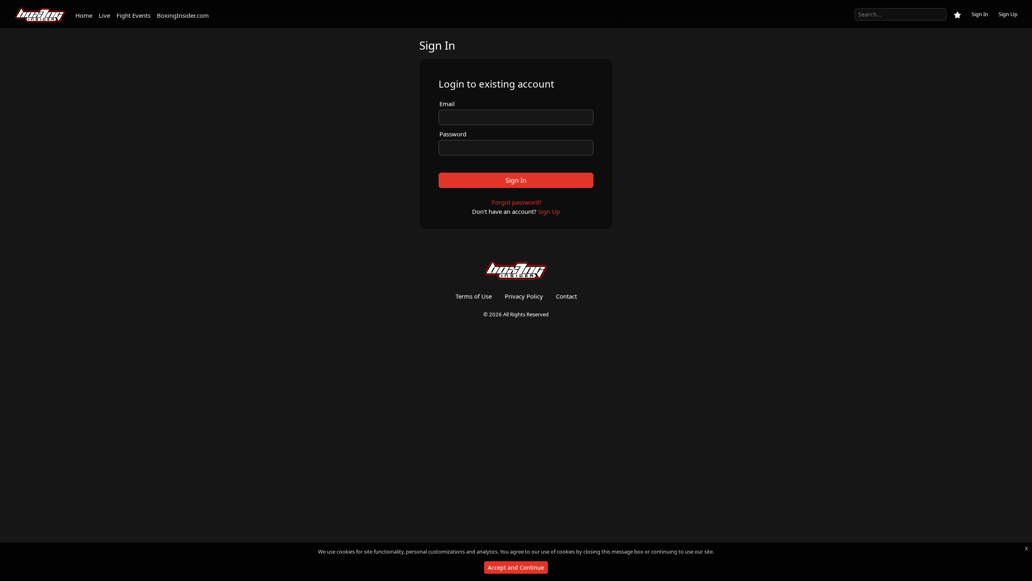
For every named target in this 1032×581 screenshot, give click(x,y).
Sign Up (1008, 14)
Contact (566, 296)
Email (447, 104)
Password (452, 134)
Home (83, 15)
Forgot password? (517, 202)
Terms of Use (474, 296)
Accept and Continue (516, 567)
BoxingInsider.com (183, 15)
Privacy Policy (524, 296)
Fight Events (133, 15)
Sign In (980, 14)
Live (104, 15)
